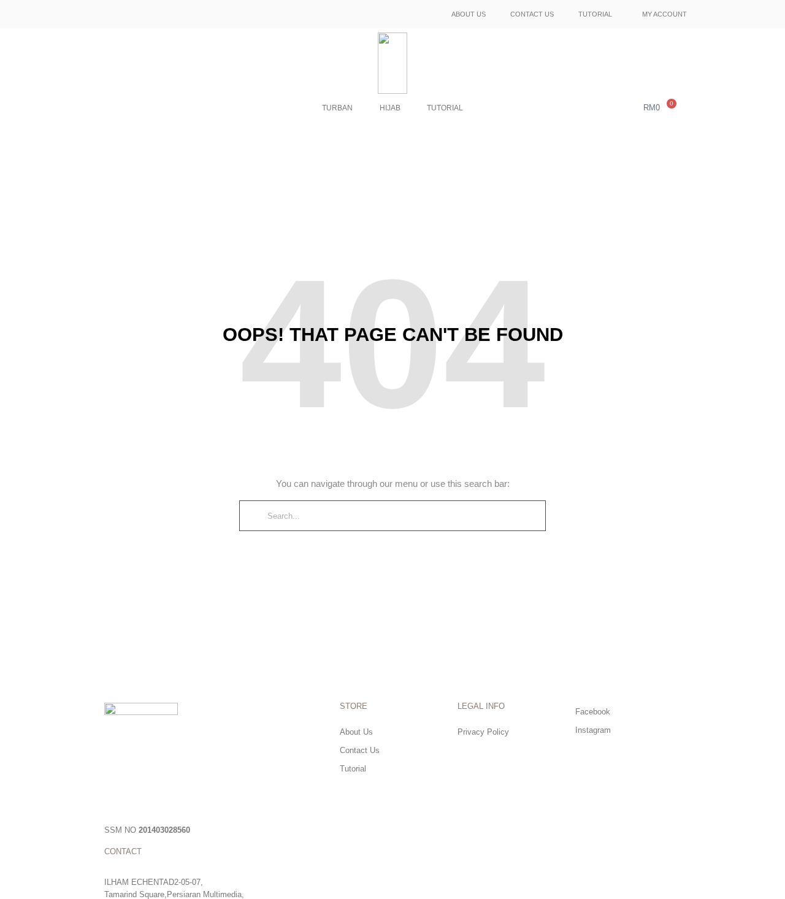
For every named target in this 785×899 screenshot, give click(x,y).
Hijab (390, 108)
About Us (468, 14)
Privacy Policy (483, 731)
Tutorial (595, 14)
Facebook (592, 711)
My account (664, 14)
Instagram (593, 730)
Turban (337, 108)
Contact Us (532, 14)
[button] (622, 108)
